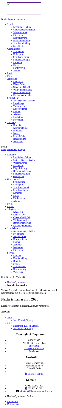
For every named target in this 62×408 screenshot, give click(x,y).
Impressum (12, 401)
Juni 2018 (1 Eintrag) (23, 320)
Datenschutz (13, 404)
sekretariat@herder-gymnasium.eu (35, 391)
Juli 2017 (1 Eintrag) (23, 328)
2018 (9, 317)
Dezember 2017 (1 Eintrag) (26, 325)
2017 (9, 323)
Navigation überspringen (13, 19)
